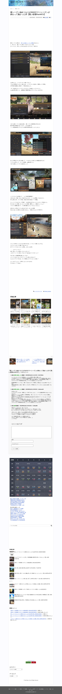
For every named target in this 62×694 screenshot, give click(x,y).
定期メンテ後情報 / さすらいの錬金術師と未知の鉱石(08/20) (27, 562)
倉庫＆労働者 (21, 516)
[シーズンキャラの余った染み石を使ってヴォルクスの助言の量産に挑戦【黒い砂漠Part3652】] (15, 318)
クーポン (29, 689)
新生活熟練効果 (14, 509)
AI (37, 689)
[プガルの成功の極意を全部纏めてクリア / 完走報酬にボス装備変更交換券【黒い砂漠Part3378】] (25, 318)
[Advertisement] (31, 31)
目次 (12, 508)
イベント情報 (14, 689)
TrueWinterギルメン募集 (16, 505)
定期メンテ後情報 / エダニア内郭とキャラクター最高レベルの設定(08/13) (30, 589)
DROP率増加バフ (14, 517)
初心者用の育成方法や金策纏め (17, 502)
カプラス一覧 (21, 518)
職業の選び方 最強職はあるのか (18, 500)
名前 (12, 439)
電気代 (23, 501)
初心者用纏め (41, 689)
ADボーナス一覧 (14, 518)
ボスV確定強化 (20, 514)
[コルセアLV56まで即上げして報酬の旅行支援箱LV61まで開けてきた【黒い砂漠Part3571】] (46, 318)
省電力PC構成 (14, 501)
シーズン (46, 689)
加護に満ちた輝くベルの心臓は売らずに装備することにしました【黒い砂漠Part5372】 (33, 573)
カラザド (23, 511)
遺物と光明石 (14, 513)
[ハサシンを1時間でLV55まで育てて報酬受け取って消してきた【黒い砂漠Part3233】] (36, 304)
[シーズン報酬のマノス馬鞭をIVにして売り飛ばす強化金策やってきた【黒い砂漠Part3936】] (15, 304)
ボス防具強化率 (21, 520)
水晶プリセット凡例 (15, 512)
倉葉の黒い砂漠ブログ (19, 2)
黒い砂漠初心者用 (14, 498)
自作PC (34, 689)
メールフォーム (31, 660)
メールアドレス (15, 443)
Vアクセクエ (13, 514)
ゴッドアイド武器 (21, 513)
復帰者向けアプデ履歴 (18, 508)
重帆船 (20, 517)
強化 (50, 689)
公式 (23, 505)
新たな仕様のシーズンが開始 (27, 43)
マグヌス (13, 511)
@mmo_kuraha (47, 291)
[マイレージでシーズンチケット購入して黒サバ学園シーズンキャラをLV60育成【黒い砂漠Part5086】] (36, 318)
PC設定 (19, 501)
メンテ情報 (20, 689)
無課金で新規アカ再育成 (16, 503)
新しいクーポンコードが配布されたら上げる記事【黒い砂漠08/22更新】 (30, 551)
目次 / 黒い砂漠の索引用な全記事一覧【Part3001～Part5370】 (27, 567)
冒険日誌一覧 (23, 512)
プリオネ (20, 509)
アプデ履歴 (25, 689)
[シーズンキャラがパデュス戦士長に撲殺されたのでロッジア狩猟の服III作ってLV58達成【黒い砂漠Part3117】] (46, 304)
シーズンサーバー (38, 291)
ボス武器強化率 (14, 520)
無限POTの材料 (14, 516)
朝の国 (16, 511)
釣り (32, 690)
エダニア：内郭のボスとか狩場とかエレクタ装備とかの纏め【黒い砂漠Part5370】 (32, 584)
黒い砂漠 (46, 17)
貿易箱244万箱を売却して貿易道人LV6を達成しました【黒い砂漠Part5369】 (31, 600)
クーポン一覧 (23, 498)
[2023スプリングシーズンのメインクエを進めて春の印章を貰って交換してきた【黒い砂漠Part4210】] (25, 304)
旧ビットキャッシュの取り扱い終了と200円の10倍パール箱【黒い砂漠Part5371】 (32, 578)
